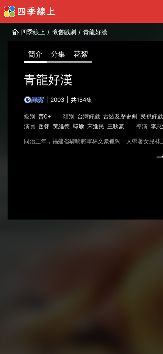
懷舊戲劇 (64, 32)
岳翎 (44, 126)
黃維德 (61, 126)
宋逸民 (95, 126)
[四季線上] (29, 11)
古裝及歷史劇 (120, 116)
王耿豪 (115, 126)
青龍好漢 (95, 32)
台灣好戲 (88, 116)
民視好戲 (151, 116)
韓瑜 (78, 126)
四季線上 (33, 32)
